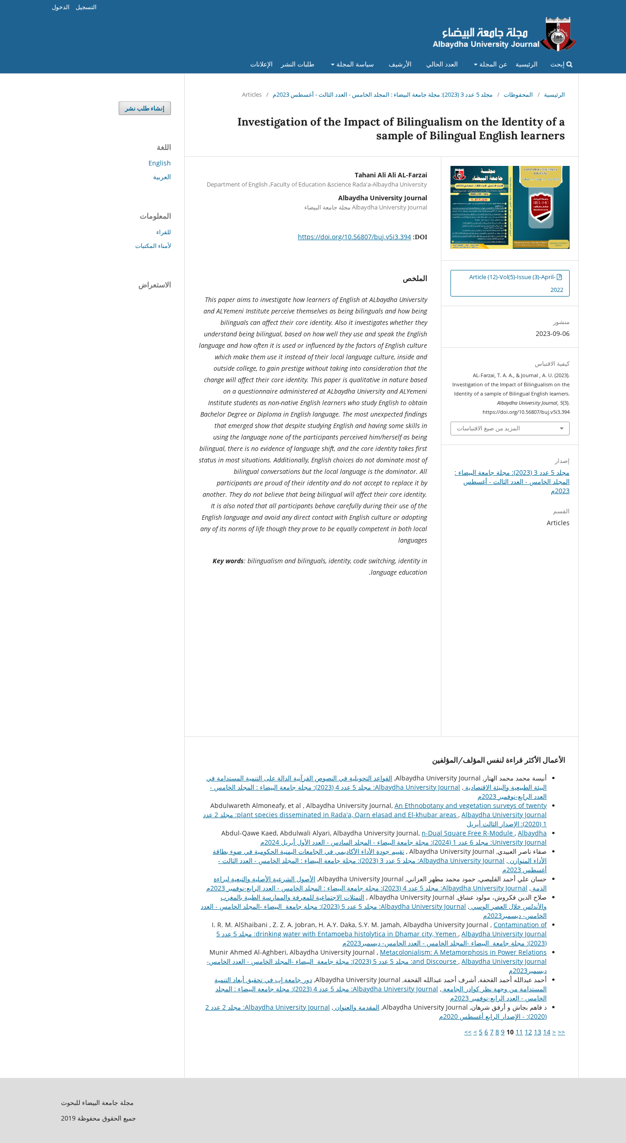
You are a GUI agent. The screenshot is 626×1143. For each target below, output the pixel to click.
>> (468, 1032)
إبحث (558, 64)
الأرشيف (400, 64)
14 (546, 1032)
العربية (162, 176)
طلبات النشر (297, 64)
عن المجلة (492, 64)
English (159, 163)
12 (528, 1032)
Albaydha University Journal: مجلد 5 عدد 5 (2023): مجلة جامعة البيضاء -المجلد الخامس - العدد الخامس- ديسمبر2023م (381, 938)
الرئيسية (527, 64)
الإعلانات (261, 64)
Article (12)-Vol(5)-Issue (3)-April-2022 (516, 283)
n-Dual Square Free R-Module (468, 833)
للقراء (163, 232)
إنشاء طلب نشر (145, 108)
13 (537, 1032)
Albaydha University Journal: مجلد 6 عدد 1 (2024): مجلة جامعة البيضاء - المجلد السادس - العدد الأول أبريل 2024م (403, 837)
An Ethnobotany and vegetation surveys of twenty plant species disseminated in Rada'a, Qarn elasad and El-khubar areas (392, 810)
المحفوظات (518, 94)
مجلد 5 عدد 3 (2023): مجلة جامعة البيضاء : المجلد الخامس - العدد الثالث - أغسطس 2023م (383, 94)
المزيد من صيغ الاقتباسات (488, 428)
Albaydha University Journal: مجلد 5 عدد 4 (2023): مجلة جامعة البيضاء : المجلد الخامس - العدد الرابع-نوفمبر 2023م (366, 888)
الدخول (61, 7)
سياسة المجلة (354, 64)
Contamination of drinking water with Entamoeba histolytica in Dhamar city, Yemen (401, 929)
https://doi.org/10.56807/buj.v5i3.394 (354, 236)
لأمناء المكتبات (153, 246)
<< (561, 1032)
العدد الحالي (442, 64)
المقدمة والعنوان (356, 1007)
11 (519, 1032)
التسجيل (86, 7)
